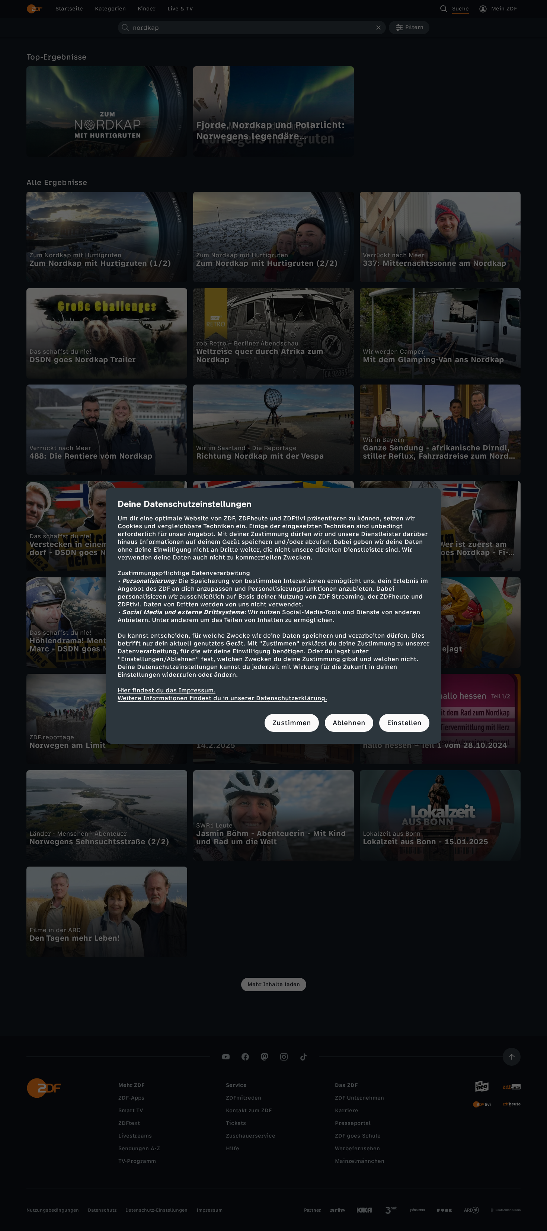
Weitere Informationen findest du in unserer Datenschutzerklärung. (222, 698)
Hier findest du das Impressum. (166, 690)
